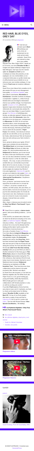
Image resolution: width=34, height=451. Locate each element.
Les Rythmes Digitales (17, 92)
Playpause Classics (9, 378)
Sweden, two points (11, 325)
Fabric (27, 173)
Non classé (8, 315)
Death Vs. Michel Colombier (13, 322)
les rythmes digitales (11, 317)
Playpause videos (9, 351)
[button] (31, 25)
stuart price (21, 317)
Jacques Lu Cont (13, 105)
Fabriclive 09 (21, 171)
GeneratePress (17, 448)
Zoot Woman (12, 113)
